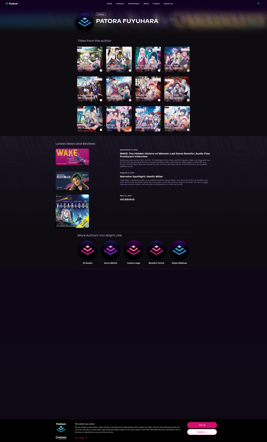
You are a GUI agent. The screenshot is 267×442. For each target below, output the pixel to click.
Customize (201, 432)
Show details (79, 438)
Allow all (202, 425)
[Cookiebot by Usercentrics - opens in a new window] (61, 437)
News (146, 4)
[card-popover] (90, 59)
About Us (168, 4)
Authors (120, 4)
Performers (133, 4)
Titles (109, 4)
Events (156, 4)
